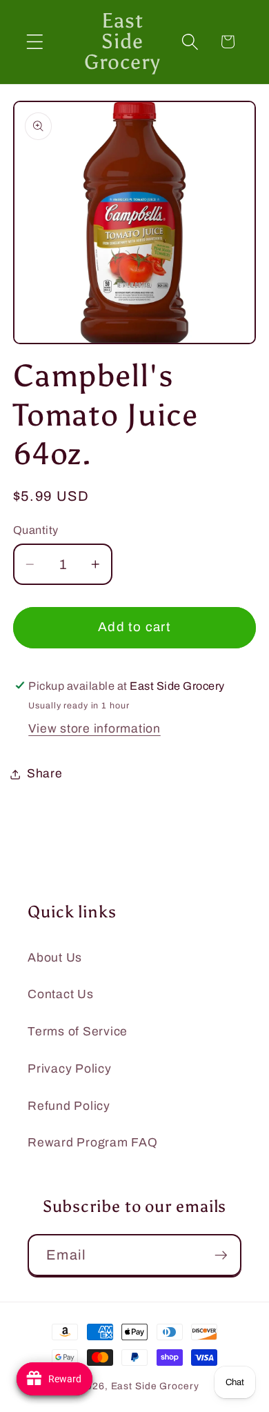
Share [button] (45, 773)
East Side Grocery (155, 1386)
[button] (35, 42)
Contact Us (61, 994)
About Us (55, 957)
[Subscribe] (221, 1254)
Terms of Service (78, 1031)
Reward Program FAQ (93, 1142)
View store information (94, 728)
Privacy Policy (70, 1068)
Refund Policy (69, 1106)
